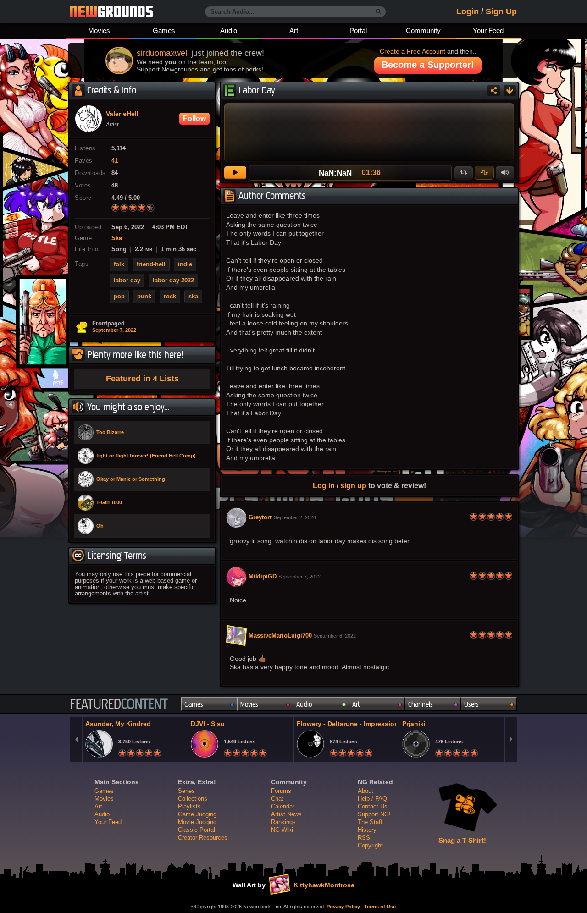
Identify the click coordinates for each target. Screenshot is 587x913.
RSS (364, 837)
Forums (281, 790)
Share (493, 90)
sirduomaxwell (163, 53)
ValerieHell (122, 114)
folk (119, 264)
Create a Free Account (412, 51)
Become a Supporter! (428, 65)
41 (114, 161)
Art (293, 30)
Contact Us (373, 806)
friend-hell (151, 264)
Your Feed (488, 30)
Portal (358, 30)
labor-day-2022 (173, 280)
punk (144, 296)
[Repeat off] (463, 172)
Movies (99, 30)
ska (193, 296)
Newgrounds (111, 11)
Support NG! (374, 814)
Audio (228, 30)
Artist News (286, 814)
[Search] (379, 12)
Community (423, 30)
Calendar (282, 806)
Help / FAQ (372, 798)
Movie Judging (197, 822)
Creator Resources (202, 837)
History (367, 829)
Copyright (370, 845)
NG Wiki (282, 829)
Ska (116, 238)
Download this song (510, 90)
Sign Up (501, 11)
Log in (324, 485)
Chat (277, 798)
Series (186, 790)
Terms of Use (380, 906)
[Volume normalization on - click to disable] (484, 172)
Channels (420, 704)
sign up (353, 485)
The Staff (370, 822)
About (365, 790)
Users (471, 704)
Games (164, 30)
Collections (192, 798)
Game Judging (197, 814)
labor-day (127, 280)
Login (467, 11)
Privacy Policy (343, 906)
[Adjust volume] (505, 172)
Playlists (189, 806)
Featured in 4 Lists (142, 378)
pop (119, 296)
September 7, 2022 (114, 330)
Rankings (283, 822)
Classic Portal (196, 829)
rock (170, 296)
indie (185, 264)
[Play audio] (235, 172)
